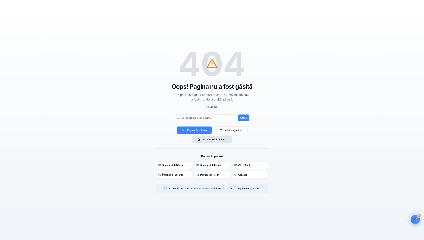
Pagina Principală (197, 130)
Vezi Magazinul (233, 130)
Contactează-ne (200, 188)
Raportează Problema (215, 139)
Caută (243, 117)
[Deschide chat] (415, 219)
